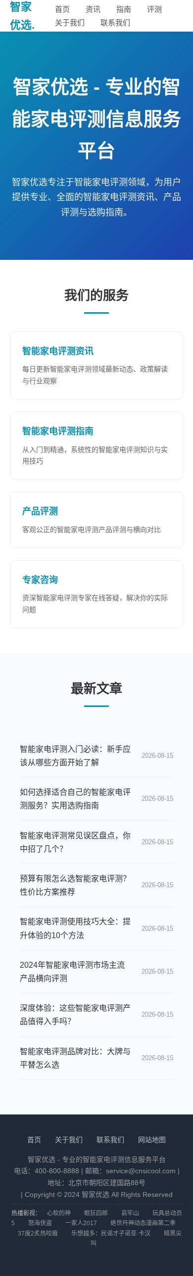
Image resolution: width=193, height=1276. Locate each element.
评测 (154, 9)
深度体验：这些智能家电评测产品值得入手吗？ (75, 1015)
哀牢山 (130, 1213)
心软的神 (59, 1213)
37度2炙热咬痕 (38, 1233)
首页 (62, 9)
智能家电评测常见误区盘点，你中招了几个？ (75, 842)
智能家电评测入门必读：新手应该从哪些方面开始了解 (75, 756)
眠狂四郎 (96, 1213)
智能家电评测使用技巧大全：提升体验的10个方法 (75, 928)
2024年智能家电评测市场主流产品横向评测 (72, 972)
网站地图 (152, 1140)
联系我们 (115, 22)
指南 (123, 9)
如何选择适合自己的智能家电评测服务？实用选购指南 (75, 799)
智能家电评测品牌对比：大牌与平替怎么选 (75, 1058)
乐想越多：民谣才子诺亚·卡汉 (110, 1233)
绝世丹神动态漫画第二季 (143, 1223)
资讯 (93, 9)
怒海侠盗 (40, 1223)
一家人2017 (81, 1223)
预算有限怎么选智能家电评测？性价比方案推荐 (75, 885)
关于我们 (70, 22)
